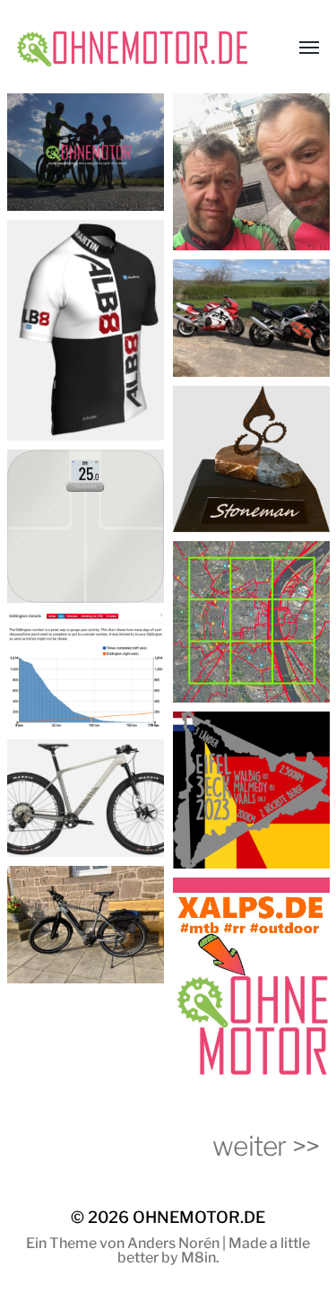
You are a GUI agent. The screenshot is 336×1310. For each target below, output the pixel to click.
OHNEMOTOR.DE (199, 1217)
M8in (198, 1257)
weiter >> (265, 1146)
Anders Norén (173, 1243)
